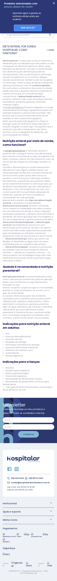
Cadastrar (28, 434)
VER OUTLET (28, 28)
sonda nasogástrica (14, 107)
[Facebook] (9, 469)
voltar (51, 50)
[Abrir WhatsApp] (50, 574)
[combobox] (26, 34)
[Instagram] (16, 469)
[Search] (50, 34)
